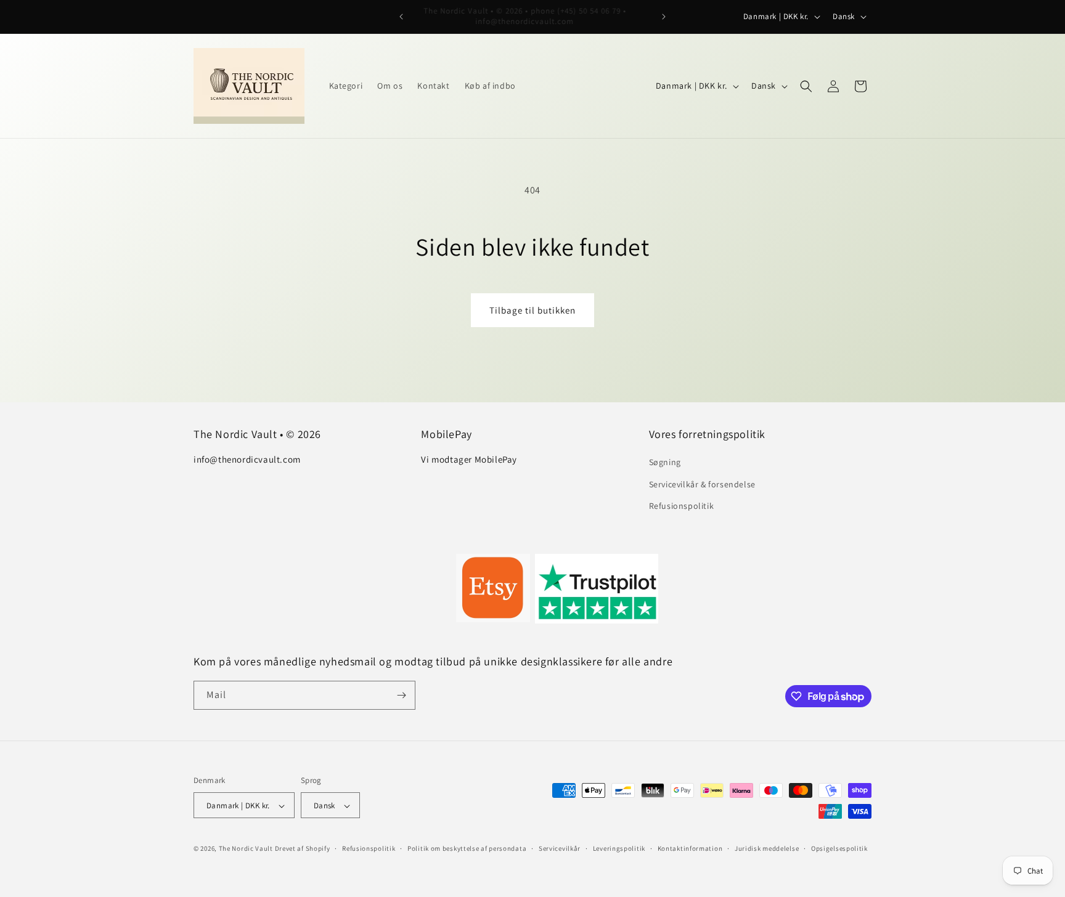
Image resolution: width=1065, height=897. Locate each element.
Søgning (665, 462)
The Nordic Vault (246, 849)
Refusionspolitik (681, 505)
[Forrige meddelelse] (401, 16)
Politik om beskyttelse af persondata (466, 848)
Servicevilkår (560, 848)
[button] (806, 86)
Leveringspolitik (619, 848)
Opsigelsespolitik (839, 848)
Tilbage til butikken (532, 310)
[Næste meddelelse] (663, 16)
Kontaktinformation (690, 848)
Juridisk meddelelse (767, 848)
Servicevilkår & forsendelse (702, 484)
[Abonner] (401, 695)
